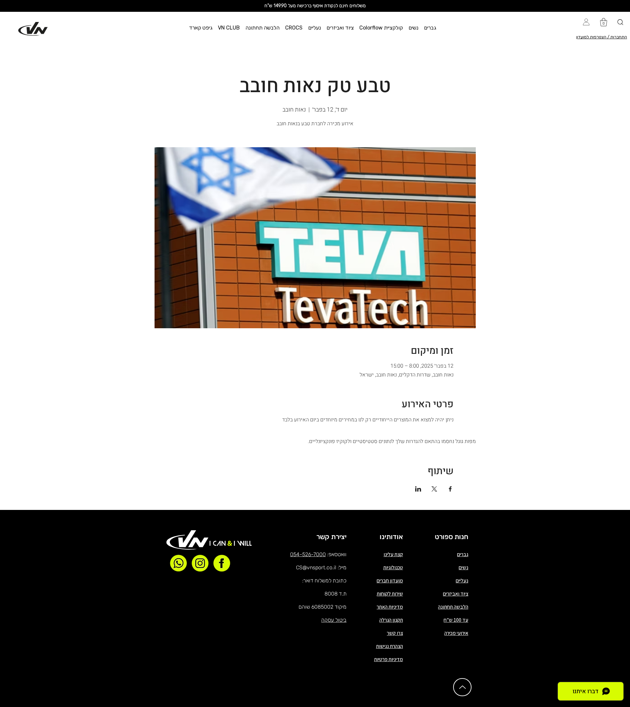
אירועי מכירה (456, 633)
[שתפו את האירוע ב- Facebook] (450, 489)
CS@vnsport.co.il (316, 567)
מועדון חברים (390, 580)
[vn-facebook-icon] (222, 563)
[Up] (462, 687)
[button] (430, 27)
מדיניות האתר (390, 606)
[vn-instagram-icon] (200, 563)
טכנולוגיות (393, 567)
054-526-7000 (308, 554)
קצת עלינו (393, 554)
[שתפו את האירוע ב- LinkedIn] (418, 489)
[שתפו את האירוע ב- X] (434, 489)
